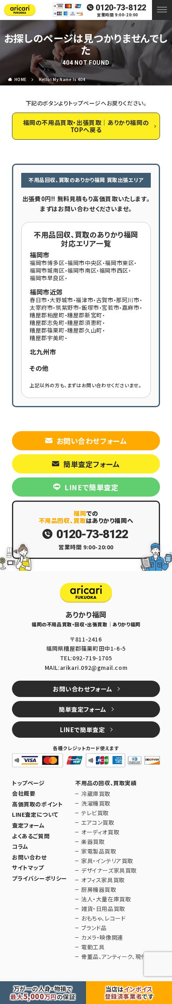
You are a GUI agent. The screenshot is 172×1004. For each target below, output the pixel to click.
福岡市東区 (119, 263)
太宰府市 (41, 307)
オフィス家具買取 (103, 880)
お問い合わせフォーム (91, 441)
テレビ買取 (95, 813)
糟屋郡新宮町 (84, 315)
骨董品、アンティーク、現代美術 (119, 956)
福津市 (84, 300)
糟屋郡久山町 (84, 330)
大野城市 (61, 300)
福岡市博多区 (47, 263)
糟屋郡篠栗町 (47, 330)
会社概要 (23, 793)
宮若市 (110, 307)
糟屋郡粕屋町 (47, 315)
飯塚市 (90, 307)
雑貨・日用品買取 (103, 908)
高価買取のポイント (37, 804)
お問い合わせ (29, 857)
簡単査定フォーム (91, 464)
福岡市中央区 (84, 263)
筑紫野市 (67, 307)
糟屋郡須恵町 (84, 323)
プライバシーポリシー (39, 878)
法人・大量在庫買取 (106, 899)
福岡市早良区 (47, 278)
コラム (20, 846)
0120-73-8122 (121, 8)
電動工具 (92, 947)
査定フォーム (28, 825)
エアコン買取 (97, 822)
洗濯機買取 (95, 803)
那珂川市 (127, 300)
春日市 (38, 300)
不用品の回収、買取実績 (106, 783)
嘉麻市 (131, 307)
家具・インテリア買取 (107, 860)
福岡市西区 (113, 270)
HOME (20, 79)
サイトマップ (28, 867)
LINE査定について (35, 814)
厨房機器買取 (98, 889)
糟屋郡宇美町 (47, 338)
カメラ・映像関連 (102, 937)
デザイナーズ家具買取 (109, 870)
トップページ (28, 783)
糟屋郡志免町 (47, 323)
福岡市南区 (81, 270)
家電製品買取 (98, 851)
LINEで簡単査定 (91, 487)
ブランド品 (94, 928)
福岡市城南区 (47, 270)
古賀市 (105, 300)
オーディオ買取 (100, 832)
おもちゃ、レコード (103, 918)
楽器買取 (92, 841)
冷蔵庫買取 (95, 793)
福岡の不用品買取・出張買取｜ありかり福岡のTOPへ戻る (86, 126)
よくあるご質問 (31, 836)
